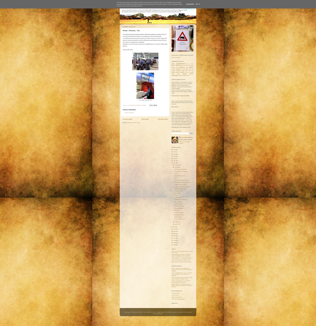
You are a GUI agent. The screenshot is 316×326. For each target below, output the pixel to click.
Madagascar (179, 65)
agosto (176, 167)
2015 (174, 229)
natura (173, 72)
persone (178, 72)
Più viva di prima (178, 201)
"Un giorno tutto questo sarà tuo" (181, 180)
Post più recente (127, 119)
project (182, 72)
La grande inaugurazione (180, 188)
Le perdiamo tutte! (178, 204)
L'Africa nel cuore (178, 191)
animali (178, 69)
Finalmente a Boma (178, 212)
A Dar (175, 178)
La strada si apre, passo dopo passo (182, 186)
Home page (145, 119)
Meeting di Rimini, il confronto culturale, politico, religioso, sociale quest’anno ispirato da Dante (182, 285)
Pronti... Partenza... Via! (179, 219)
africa (191, 67)
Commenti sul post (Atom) (134, 122)
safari (186, 72)
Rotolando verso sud (179, 214)
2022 (174, 154)
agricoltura (174, 69)
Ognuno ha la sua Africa (179, 175)
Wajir (187, 67)
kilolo (186, 70)
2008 (174, 245)
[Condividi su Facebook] (154, 105)
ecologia (178, 70)
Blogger (161, 313)
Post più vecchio (163, 119)
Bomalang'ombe (180, 63)
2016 (174, 227)
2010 (174, 240)
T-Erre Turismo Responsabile (178, 299)
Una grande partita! (178, 208)
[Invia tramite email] (150, 105)
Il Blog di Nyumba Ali (177, 297)
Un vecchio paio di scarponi (180, 171)
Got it (198, 4)
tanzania (184, 74)
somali (191, 72)
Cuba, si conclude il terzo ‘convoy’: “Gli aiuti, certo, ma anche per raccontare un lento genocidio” (182, 274)
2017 (174, 163)
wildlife (184, 75)
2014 (174, 231)
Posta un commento (129, 112)
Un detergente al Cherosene (180, 199)
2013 (174, 233)
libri (190, 70)
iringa (182, 70)
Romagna (188, 65)
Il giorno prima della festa (180, 169)
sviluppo (178, 73)
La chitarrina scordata (179, 206)
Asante (176, 173)
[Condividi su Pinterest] (156, 105)
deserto (187, 69)
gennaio (177, 224)
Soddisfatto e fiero (178, 197)
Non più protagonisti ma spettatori (182, 182)
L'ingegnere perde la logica (180, 184)
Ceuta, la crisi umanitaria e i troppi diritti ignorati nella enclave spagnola (181, 281)
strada (173, 74)
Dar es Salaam (189, 63)
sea (189, 72)
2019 (174, 158)
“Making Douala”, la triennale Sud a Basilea (182, 258)
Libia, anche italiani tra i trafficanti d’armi (181, 260)
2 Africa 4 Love (175, 295)
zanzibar (187, 75)
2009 (174, 242)
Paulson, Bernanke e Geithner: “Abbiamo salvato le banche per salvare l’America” (181, 255)
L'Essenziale (177, 210)
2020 (174, 156)
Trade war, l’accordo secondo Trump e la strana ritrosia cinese (182, 252)
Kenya (173, 65)
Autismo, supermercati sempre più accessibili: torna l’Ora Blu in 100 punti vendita (182, 278)
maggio (176, 221)
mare (192, 70)
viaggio (180, 75)
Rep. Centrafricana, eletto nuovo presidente (181, 262)
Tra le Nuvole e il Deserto (187, 137)
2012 (174, 236)
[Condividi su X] (153, 105)
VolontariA (182, 67)
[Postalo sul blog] (151, 105)
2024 (174, 152)
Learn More (190, 4)
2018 (174, 161)
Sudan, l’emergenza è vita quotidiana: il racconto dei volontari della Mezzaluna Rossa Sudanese (182, 269)
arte (182, 69)
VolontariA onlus (175, 293)
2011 (174, 238)
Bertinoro (173, 63)
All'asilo (176, 195)
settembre (177, 165)
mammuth (189, 312)
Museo (184, 65)
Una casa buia (177, 193)
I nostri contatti (177, 217)
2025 (174, 149)
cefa (184, 69)
